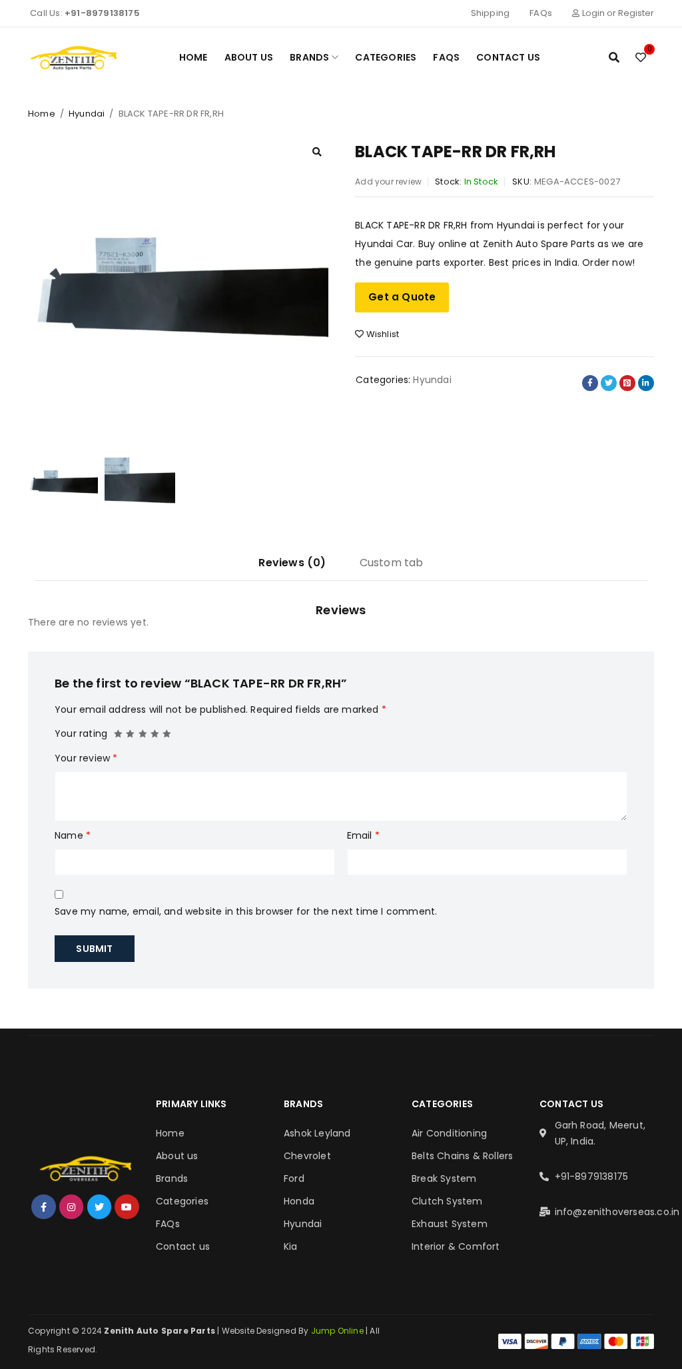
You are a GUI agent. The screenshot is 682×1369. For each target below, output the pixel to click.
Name (73, 835)
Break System (444, 1178)
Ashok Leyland (317, 1133)
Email (363, 835)
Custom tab (392, 562)
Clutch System (447, 1201)
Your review (86, 758)
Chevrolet (307, 1155)
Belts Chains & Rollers (462, 1155)
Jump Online (338, 1330)
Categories (182, 1201)
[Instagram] (71, 1206)
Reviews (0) (292, 562)
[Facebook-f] (43, 1206)
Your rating (81, 733)
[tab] (292, 568)
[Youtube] (127, 1206)
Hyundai (87, 113)
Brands (172, 1178)
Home (41, 113)
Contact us (183, 1246)
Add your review (388, 181)
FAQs (540, 13)
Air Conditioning (449, 1133)
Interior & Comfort (456, 1246)
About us (177, 1155)
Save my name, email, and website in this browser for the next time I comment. (246, 911)
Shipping (490, 13)
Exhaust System (450, 1223)
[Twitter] (99, 1206)
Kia (291, 1246)
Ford (294, 1178)
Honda (299, 1201)
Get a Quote (402, 297)
